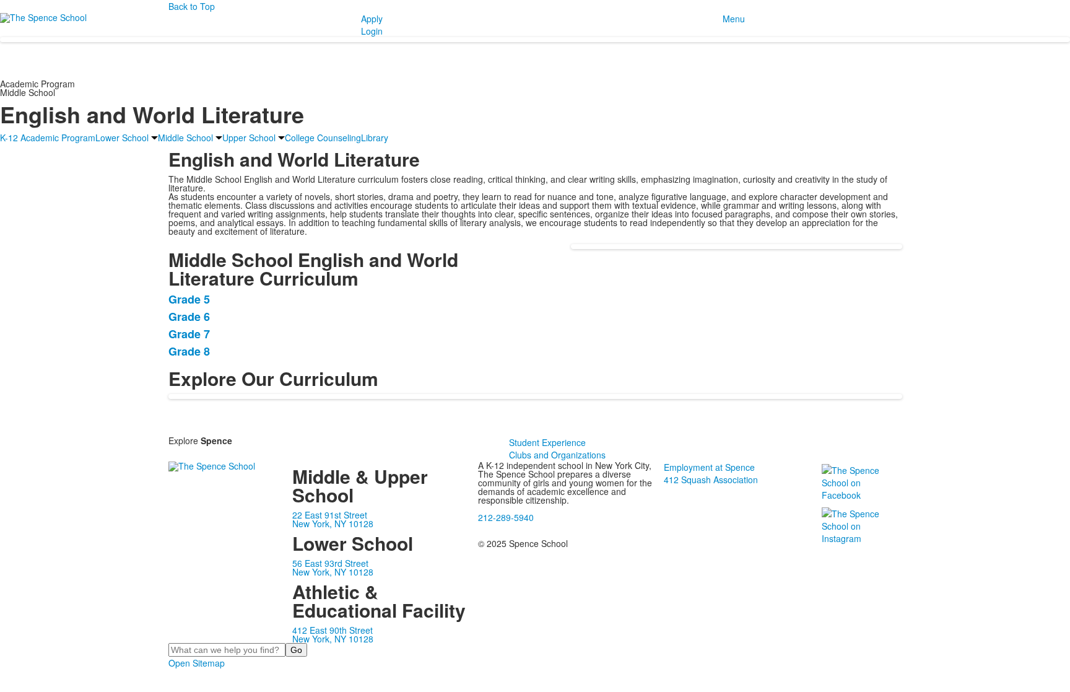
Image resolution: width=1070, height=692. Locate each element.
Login (372, 31)
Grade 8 (189, 351)
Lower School (122, 137)
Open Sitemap (196, 663)
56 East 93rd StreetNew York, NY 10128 (332, 567)
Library (374, 137)
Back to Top (191, 6)
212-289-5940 (506, 517)
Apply (372, 18)
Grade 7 (189, 334)
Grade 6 (189, 317)
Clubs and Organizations (557, 455)
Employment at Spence (709, 467)
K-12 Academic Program (47, 137)
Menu (734, 18)
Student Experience (547, 442)
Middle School (185, 137)
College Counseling (323, 137)
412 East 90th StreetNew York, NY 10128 (332, 634)
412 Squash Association (711, 479)
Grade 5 (189, 299)
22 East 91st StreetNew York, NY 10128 (332, 519)
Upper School (249, 137)
